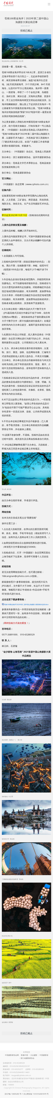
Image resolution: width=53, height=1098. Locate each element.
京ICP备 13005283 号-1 (14, 1094)
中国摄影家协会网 (12, 1055)
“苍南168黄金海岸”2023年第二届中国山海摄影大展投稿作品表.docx (26, 604)
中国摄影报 (44, 1055)
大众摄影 (33, 1055)
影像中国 (24, 1055)
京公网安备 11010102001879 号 (36, 1094)
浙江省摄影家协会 (27, 1058)
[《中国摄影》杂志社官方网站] (8, 3)
